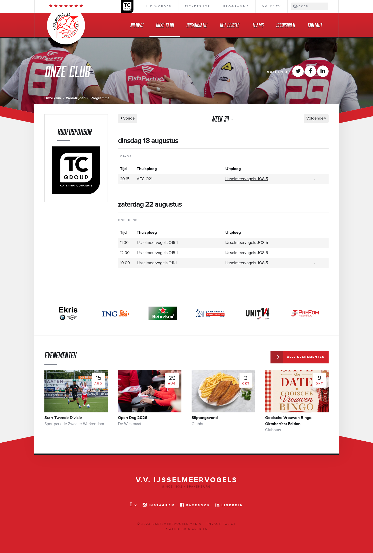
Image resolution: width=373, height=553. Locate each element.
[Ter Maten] (210, 313)
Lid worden (159, 6)
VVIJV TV (271, 6)
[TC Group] (76, 170)
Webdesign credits (187, 529)
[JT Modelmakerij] (305, 313)
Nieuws (136, 24)
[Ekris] (68, 313)
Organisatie (196, 24)
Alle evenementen (306, 357)
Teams (257, 24)
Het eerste (229, 24)
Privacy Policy (221, 524)
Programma (236, 6)
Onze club (165, 24)
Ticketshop (197, 6)
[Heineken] (162, 313)
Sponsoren (285, 24)
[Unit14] (257, 313)
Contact (315, 24)
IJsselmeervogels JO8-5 (246, 179)
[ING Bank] (115, 313)
